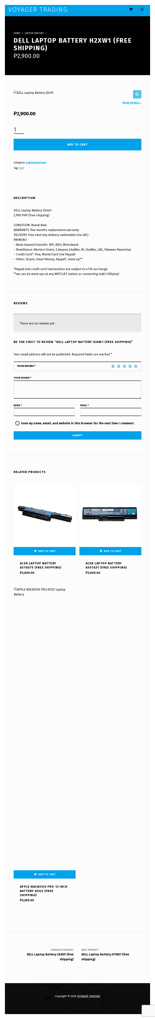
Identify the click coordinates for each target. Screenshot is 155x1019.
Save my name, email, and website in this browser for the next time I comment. (77, 423)
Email (84, 405)
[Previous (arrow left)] (6, 509)
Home (17, 33)
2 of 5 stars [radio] (119, 366)
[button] (137, 94)
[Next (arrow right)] (148, 509)
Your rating (26, 366)
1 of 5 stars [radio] (113, 366)
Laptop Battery (34, 33)
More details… (131, 102)
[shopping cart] (131, 9)
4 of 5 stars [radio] (130, 366)
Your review (22, 377)
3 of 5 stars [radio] (124, 366)
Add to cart (77, 144)
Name (18, 405)
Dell (21, 168)
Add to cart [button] (47, 551)
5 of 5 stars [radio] (136, 366)
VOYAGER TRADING (88, 996)
